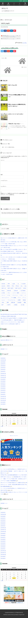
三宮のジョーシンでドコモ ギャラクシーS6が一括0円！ (13, 322)
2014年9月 (3, 379)
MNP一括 (4, 288)
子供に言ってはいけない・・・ (16, 123)
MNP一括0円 (10, 288)
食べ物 (22, 304)
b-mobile (23, 283)
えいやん (25, 42)
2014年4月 (3, 388)
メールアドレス (4, 180)
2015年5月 (3, 365)
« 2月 (2, 426)
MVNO (24, 288)
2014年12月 (3, 373)
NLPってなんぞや (12, 85)
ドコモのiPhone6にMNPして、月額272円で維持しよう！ (13, 320)
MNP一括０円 (18, 288)
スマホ (8, 295)
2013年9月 (3, 402)
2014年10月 (3, 377)
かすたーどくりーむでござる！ (16, 114)
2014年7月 (3, 383)
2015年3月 (3, 367)
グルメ (9, 292)
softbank (16, 290)
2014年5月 (3, 386)
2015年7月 (3, 363)
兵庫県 (19, 300)
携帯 (8, 302)
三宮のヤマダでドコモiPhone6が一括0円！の (10, 323)
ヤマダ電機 (13, 297)
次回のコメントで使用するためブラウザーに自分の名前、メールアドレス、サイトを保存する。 (14, 194)
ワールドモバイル (11, 300)
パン (25, 295)
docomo (3, 285)
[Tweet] (2, 31)
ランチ (19, 297)
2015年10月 (3, 360)
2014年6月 (3, 385)
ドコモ (21, 295)
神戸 (2, 304)
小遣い (3, 302)
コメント (2, 160)
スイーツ (3, 295)
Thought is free (21, 614)
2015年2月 (3, 369)
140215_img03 (9, 19)
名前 (2, 174)
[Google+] (8, 31)
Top (2, 19)
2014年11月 (3, 375)
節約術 (15, 304)
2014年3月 (3, 390)
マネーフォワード (5, 297)
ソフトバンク (15, 295)
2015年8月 (3, 362)
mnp (25, 285)
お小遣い (3, 292)
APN (9, 283)
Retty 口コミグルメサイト (14, 435)
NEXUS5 (9, 290)
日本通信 (19, 302)
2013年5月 (3, 404)
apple (13, 283)
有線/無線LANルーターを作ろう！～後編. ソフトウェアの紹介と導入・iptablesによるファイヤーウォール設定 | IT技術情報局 (14, 478)
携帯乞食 (13, 302)
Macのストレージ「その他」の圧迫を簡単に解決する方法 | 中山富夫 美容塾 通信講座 (14, 484)
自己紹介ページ (4, 349)
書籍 (25, 302)
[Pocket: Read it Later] (14, 31)
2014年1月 (3, 394)
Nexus (3, 290)
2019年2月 (3, 358)
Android (3, 283)
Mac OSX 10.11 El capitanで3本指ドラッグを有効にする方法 (14, 318)
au (18, 283)
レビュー (3, 300)
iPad (13, 285)
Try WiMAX (23, 290)
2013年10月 (3, 400)
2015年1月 (3, 371)
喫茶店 (24, 300)
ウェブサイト (3, 186)
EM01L (8, 285)
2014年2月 (3, 392)
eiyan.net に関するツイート (7, 340)
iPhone (17, 285)
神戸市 (9, 304)
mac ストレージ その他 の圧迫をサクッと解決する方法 (12, 482)
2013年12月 (3, 396)
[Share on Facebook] (5, 31)
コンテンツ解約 (16, 292)
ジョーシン (23, 292)
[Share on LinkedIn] (11, 31)
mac (21, 285)
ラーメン (24, 297)
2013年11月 (3, 398)
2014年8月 (3, 381)
